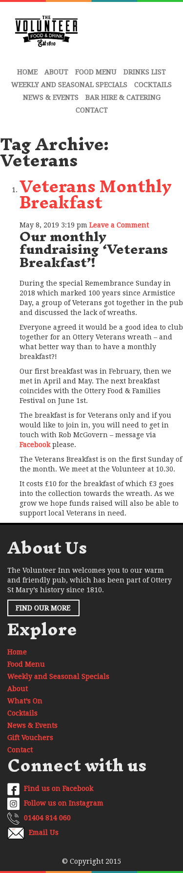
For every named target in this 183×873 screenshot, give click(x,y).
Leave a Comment (119, 225)
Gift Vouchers (30, 737)
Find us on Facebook (57, 788)
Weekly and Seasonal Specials (69, 85)
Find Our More (43, 608)
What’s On (24, 701)
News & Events (51, 97)
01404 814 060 (46, 818)
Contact (92, 110)
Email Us (43, 832)
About (56, 72)
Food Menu (96, 72)
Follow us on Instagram (62, 803)
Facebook (35, 444)
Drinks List (144, 72)
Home (27, 72)
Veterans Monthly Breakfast (96, 194)
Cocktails (153, 85)
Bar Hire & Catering (123, 97)
